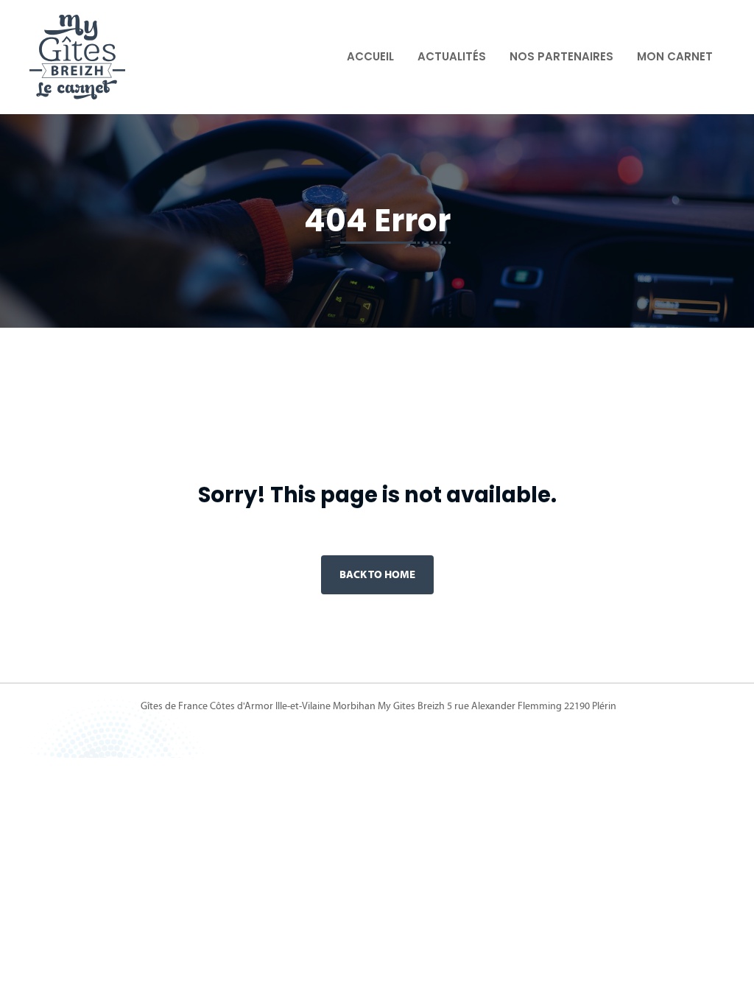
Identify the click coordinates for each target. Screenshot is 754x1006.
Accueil (370, 56)
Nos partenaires (561, 56)
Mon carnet (675, 56)
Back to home (377, 574)
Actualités (451, 56)
